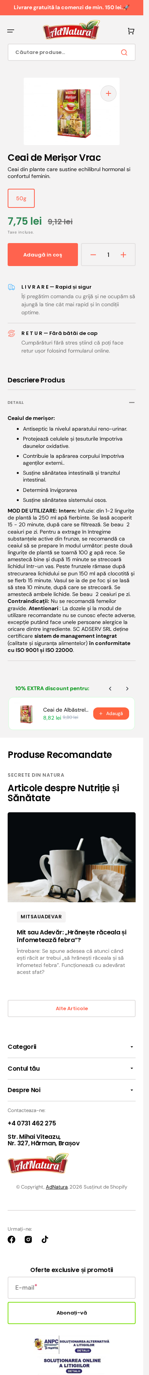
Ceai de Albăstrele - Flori (66, 706)
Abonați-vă (72, 1309)
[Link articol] (72, 898)
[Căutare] (126, 52)
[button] (10, 31)
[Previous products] (110, 685)
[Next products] (127, 685)
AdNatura (57, 1184)
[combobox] (72, 52)
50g (25, 198)
